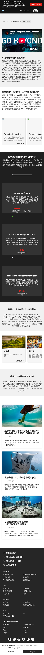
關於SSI (5, 602)
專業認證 (6, 605)
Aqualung (26, 627)
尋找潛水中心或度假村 (14, 557)
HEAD (25, 633)
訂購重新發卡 (27, 580)
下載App (26, 588)
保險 (24, 594)
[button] (36, 4)
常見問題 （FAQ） (9, 574)
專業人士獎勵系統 (28, 605)
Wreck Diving (26, 21)
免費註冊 (6, 588)
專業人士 (5, 21)
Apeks (5, 630)
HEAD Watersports (10, 622)
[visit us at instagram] (19, 639)
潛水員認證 (26, 602)
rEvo (24, 630)
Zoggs (5, 633)
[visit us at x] (15, 639)
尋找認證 (26, 577)
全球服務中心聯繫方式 (30, 574)
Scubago (6, 624)
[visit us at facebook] (10, 639)
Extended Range (16, 21)
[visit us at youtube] (24, 639)
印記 (24, 613)
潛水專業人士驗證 (9, 580)
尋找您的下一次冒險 (13, 561)
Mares (5, 627)
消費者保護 (6, 577)
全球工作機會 (11, 565)
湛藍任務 (6, 594)
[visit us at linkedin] (29, 639)
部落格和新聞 (7, 591)
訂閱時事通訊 (11, 553)
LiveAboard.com (28, 624)
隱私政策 (6, 613)
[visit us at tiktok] (33, 639)
